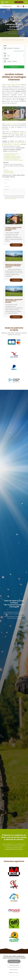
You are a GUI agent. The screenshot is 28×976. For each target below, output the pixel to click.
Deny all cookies (14, 965)
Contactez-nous (18, 2)
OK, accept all (14, 961)
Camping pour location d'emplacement (11, 158)
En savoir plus (16, 245)
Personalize (14, 969)
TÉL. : (6, 6)
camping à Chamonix (11, 124)
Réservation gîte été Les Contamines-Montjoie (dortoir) (13, 266)
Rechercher (13, 66)
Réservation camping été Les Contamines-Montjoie (13, 301)
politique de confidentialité (11, 198)
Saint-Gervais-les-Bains (9, 172)
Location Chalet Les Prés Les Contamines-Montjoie (13, 229)
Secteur (6, 38)
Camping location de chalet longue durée (12, 157)
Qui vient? (6, 58)
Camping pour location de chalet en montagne (13, 160)
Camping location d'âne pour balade (11, 153)
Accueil (2, 38)
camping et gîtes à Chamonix (13, 84)
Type (5, 53)
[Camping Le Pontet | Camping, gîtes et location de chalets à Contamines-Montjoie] (5, 2)
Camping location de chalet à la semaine (12, 156)
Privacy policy (15, 972)
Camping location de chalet (9, 155)
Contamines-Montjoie (8, 171)
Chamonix (12, 38)
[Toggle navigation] (26, 2)
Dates (5, 45)
